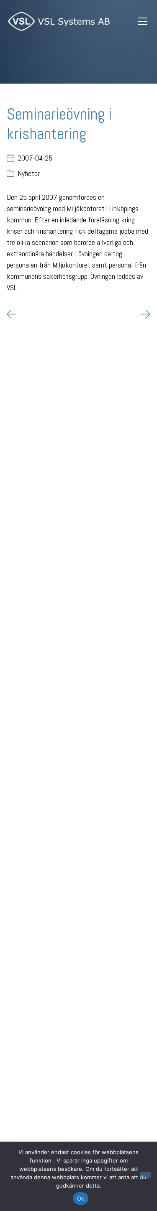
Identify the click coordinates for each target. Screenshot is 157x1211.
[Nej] (145, 1175)
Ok (81, 1198)
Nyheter (29, 173)
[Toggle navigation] (142, 21)
